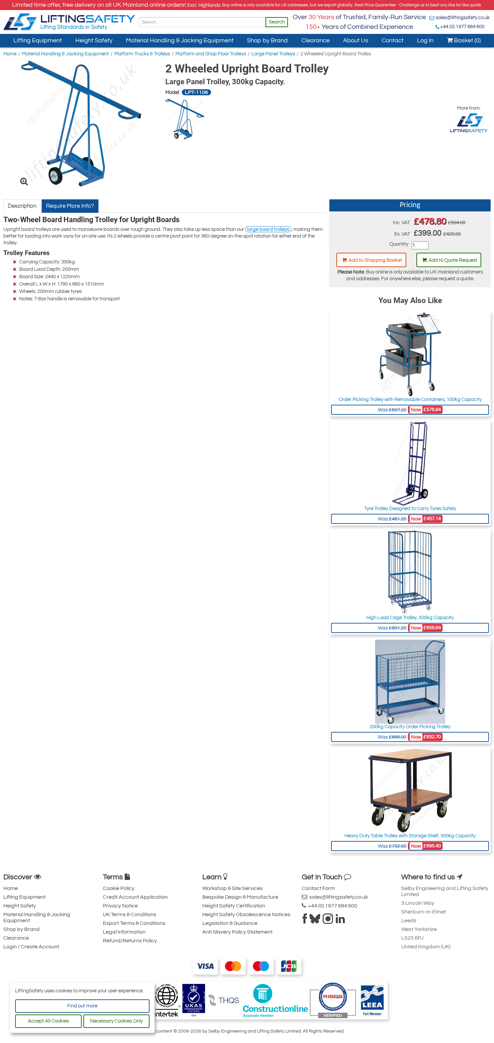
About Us (355, 40)
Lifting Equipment (37, 40)
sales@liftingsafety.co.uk (463, 17)
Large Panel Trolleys (273, 53)
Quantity (398, 244)
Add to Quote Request (452, 260)
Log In (425, 40)
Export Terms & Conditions (134, 923)
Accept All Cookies (48, 1021)
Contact (393, 40)
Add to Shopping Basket (375, 260)
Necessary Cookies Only (116, 1021)
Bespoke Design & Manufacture (240, 897)
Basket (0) (467, 40)
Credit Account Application (135, 897)
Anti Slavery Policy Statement (237, 932)
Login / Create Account (31, 946)
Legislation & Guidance (229, 923)
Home (9, 53)
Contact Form (318, 888)
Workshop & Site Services (232, 888)
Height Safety (94, 40)
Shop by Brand (267, 40)
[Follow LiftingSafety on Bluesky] (315, 920)
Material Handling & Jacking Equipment (180, 40)
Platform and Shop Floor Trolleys (210, 53)
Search (277, 21)
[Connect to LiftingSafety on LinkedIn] (340, 920)
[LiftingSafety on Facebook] (305, 920)
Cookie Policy (118, 888)
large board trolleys (268, 229)
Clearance (315, 40)
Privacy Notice (120, 905)
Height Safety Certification (233, 905)
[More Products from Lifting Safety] (469, 122)
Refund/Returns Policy (130, 940)
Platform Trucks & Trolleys (142, 53)
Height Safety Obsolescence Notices (246, 914)
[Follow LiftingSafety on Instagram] (328, 920)
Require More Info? (70, 206)
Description (22, 206)
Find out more (82, 1005)
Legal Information (124, 932)
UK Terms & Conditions (129, 914)
